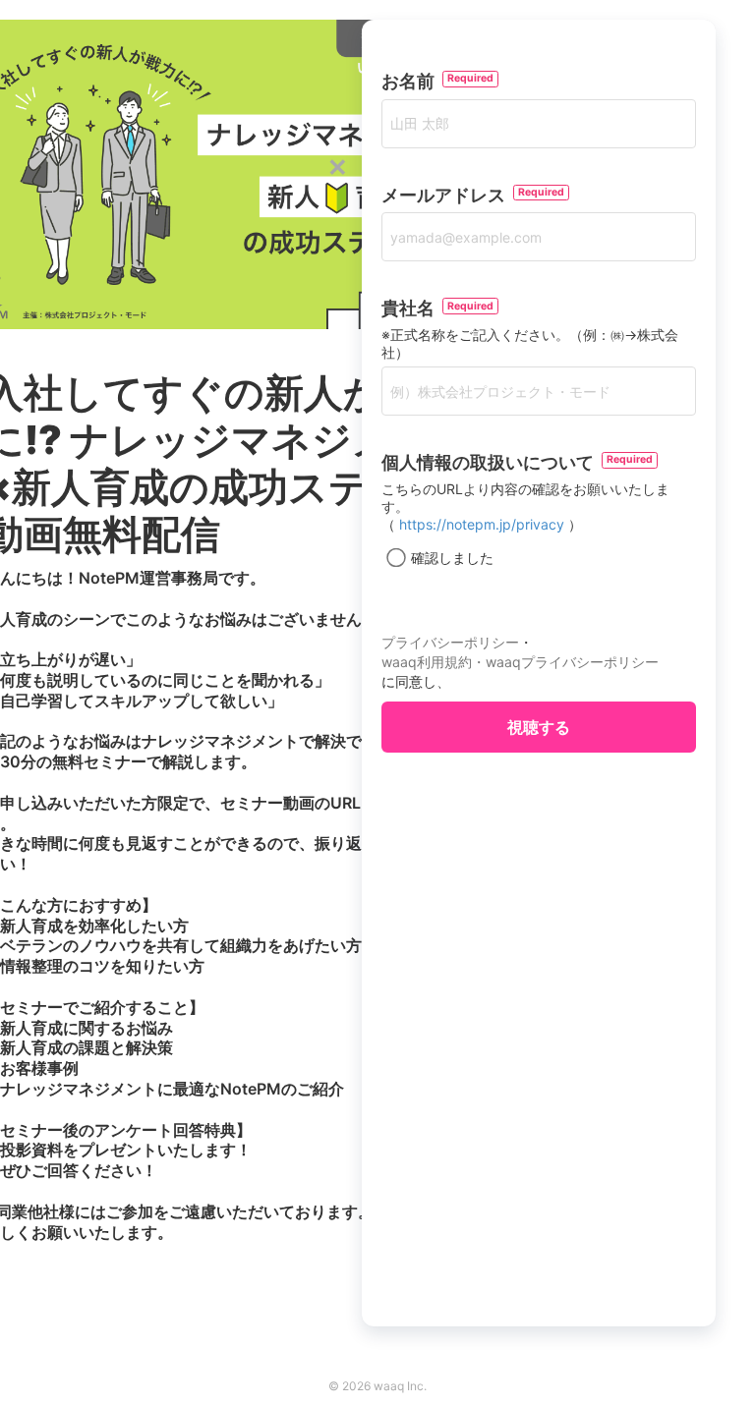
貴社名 (411, 308)
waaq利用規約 (426, 661)
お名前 (411, 81)
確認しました (452, 557)
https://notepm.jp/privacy (481, 524)
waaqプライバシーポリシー (572, 661)
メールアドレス (447, 195)
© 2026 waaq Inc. (377, 1385)
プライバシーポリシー (450, 642)
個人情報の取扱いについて (491, 462)
